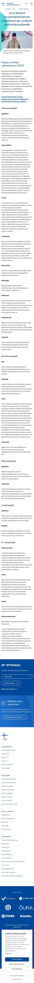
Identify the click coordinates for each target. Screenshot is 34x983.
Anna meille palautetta (8, 872)
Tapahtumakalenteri (7, 764)
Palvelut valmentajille (7, 790)
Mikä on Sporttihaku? (9, 689)
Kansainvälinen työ (7, 854)
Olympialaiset (5, 815)
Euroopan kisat (6, 829)
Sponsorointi (5, 865)
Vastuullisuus (5, 847)
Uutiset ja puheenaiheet (8, 750)
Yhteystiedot (5, 844)
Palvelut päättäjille (7, 793)
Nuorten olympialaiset (8, 818)
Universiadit (4, 825)
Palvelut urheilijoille (7, 786)
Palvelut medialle (6, 800)
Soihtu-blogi (5, 754)
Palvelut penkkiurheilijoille (9, 804)
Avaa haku (26, 4)
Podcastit (4, 757)
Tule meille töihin (6, 858)
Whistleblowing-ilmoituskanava (11, 876)
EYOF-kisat (4, 822)
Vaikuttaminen (5, 851)
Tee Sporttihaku (9, 683)
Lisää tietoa (8, 953)
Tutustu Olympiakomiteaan (9, 840)
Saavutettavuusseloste (17, 975)
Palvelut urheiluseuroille (8, 782)
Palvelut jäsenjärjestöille (8, 779)
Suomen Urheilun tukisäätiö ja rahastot (13, 861)
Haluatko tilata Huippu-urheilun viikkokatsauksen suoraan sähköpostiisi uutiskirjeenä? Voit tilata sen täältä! (14, 99)
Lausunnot (4, 761)
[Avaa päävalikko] (31, 4)
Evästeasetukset (17, 969)
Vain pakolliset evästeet (17, 964)
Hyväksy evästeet (17, 959)
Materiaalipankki (6, 869)
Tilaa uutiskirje (5, 768)
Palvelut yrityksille (6, 797)
